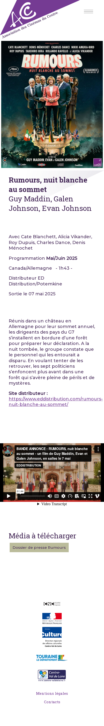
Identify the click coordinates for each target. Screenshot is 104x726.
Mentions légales (52, 693)
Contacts (52, 701)
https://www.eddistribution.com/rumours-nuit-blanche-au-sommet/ (56, 401)
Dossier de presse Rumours (39, 547)
